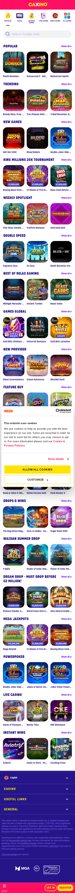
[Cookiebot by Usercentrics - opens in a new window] (55, 411)
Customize (35, 479)
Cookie (57, 441)
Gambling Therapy (28, 843)
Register (65, 888)
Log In (51, 888)
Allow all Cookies (37, 469)
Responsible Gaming (18, 840)
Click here (54, 846)
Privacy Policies (14, 445)
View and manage (9, 854)
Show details (56, 458)
